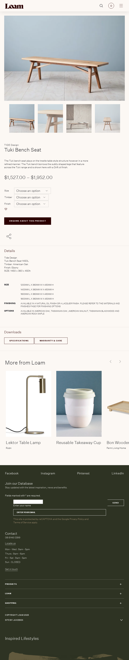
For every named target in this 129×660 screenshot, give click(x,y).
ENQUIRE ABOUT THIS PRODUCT (27, 221)
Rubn (8, 448)
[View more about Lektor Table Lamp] (28, 404)
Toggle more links (121, 620)
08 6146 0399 (12, 537)
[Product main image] (21, 118)
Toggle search (101, 6)
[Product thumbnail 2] (79, 118)
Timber (8, 197)
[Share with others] (9, 237)
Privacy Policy (77, 519)
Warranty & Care (51, 340)
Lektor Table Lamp (23, 442)
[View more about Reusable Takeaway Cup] (79, 404)
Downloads (12, 332)
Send (116, 503)
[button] (6, 209)
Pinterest (83, 473)
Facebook (12, 473)
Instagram (48, 473)
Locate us (10, 543)
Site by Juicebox (14, 620)
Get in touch (11, 569)
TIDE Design (11, 144)
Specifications (19, 340)
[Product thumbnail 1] (50, 118)
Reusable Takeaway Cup (78, 442)
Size (6, 190)
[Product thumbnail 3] (107, 118)
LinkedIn (118, 473)
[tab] (64, 286)
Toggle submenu (120, 584)
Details (9, 251)
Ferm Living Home (116, 448)
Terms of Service (22, 522)
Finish (7, 203)
